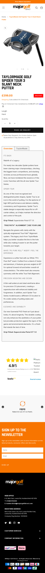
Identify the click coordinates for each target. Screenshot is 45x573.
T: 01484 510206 (11, 501)
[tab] (8, 148)
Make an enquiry (22, 130)
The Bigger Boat (22, 560)
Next (42, 407)
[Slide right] (27, 69)
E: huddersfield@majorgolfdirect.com (19, 503)
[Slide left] (17, 69)
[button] (3, 7)
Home (4, 17)
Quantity (5, 119)
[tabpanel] (22, 407)
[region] (22, 1)
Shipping (5, 99)
